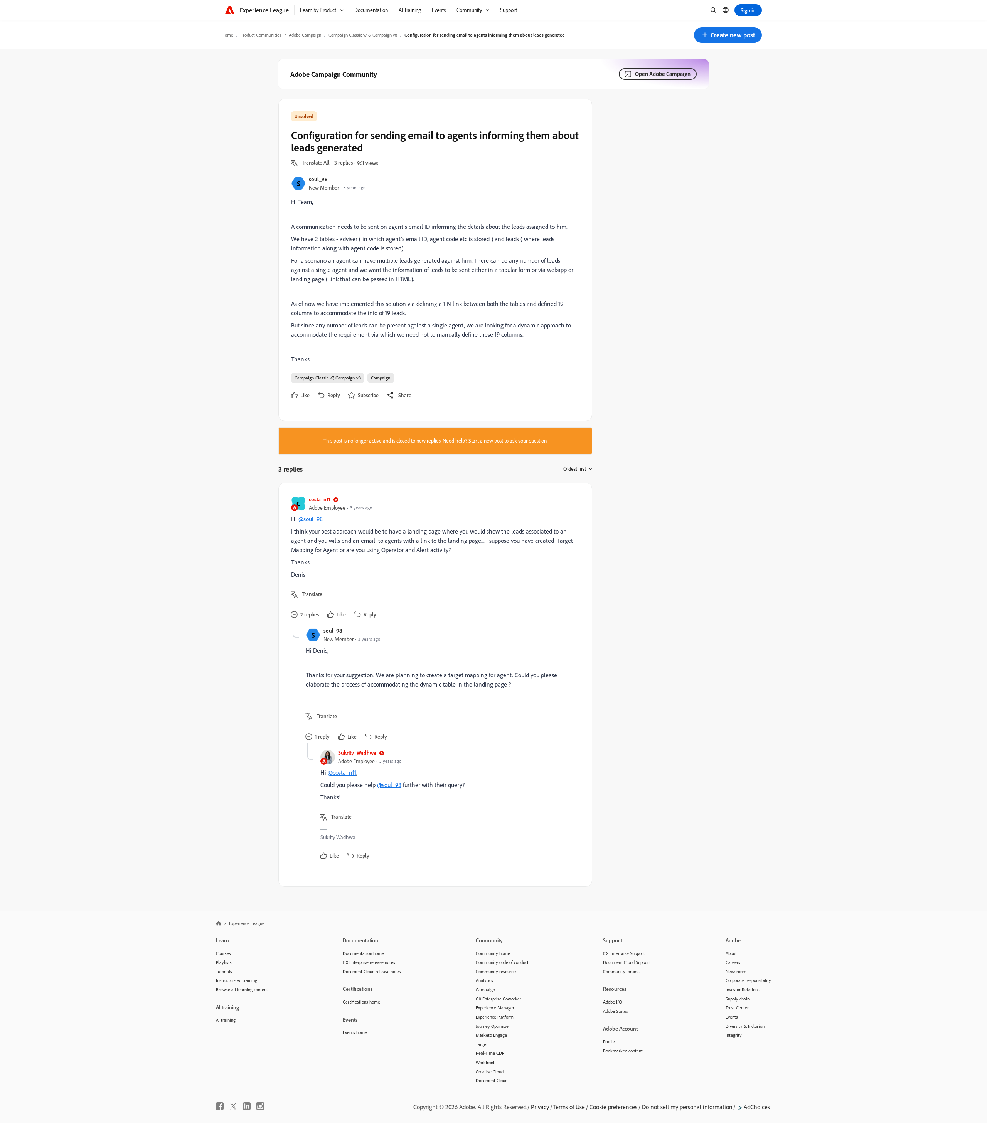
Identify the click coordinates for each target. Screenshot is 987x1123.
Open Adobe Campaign (663, 73)
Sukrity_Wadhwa (357, 752)
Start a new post (485, 440)
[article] (433, 558)
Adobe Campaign (305, 35)
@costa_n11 (342, 772)
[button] (728, 35)
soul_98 (318, 179)
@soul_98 (310, 519)
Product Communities (261, 35)
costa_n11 (319, 499)
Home (227, 35)
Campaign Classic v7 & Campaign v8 (362, 35)
